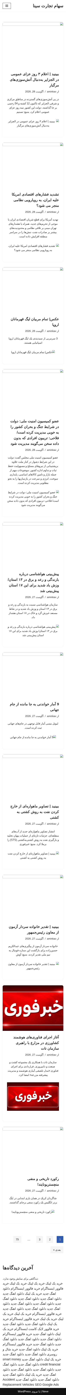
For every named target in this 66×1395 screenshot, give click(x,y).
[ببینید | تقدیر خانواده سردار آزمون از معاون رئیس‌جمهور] (33, 897)
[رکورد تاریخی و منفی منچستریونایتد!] (33, 1149)
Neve (45, 1391)
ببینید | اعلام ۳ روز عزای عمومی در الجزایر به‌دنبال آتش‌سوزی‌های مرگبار (34, 79)
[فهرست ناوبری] (7, 6)
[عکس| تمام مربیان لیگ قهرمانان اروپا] (33, 290)
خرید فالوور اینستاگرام (25, 1288)
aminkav (51, 91)
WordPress (24, 1391)
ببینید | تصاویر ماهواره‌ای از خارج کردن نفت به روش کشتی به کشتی (34, 811)
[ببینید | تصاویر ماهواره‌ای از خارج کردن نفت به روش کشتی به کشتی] (33, 777)
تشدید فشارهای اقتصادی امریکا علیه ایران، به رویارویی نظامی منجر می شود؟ (35, 199)
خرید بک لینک (54, 1283)
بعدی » (57, 1249)
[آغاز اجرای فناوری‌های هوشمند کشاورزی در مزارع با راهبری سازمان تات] (33, 1008)
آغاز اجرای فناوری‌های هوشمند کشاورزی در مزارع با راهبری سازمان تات (36, 1042)
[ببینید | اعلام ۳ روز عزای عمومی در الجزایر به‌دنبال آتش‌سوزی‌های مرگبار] (33, 45)
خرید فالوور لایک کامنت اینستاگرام (36, 1329)
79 (17, 1239)
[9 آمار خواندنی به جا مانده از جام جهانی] (33, 675)
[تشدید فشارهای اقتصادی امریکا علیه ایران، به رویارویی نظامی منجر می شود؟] (33, 165)
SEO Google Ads (47, 1384)
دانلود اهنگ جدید (13, 1293)
